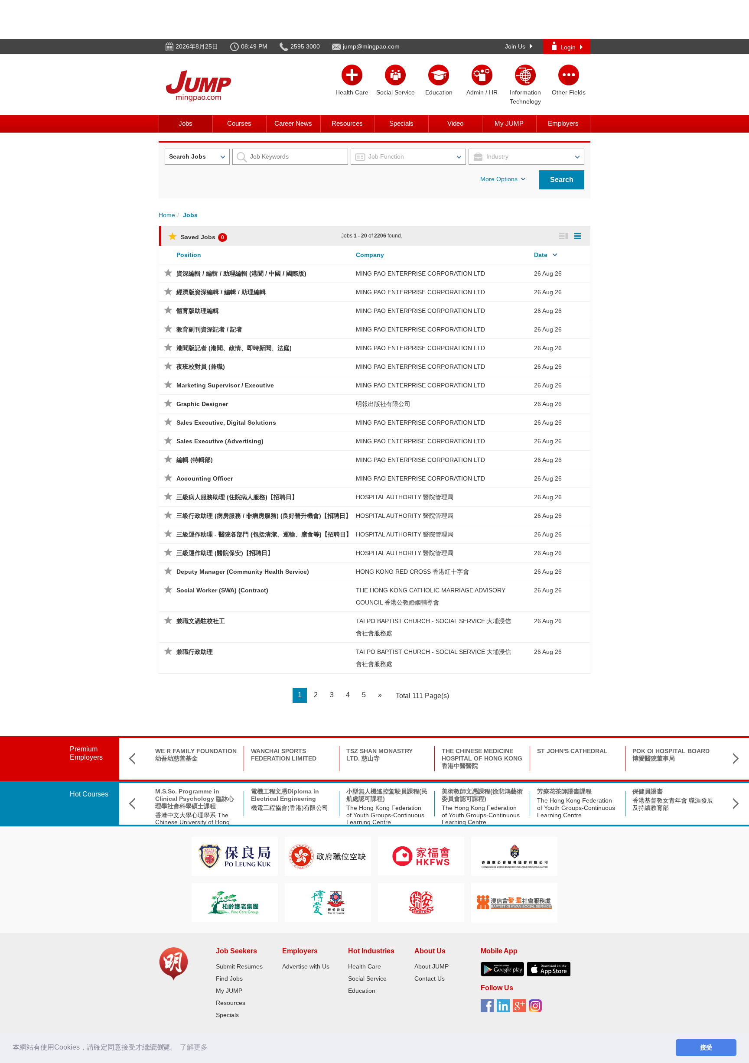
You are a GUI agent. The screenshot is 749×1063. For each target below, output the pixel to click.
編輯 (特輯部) (194, 459)
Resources (347, 123)
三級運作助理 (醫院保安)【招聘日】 (225, 552)
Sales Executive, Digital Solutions (226, 422)
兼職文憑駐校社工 (200, 621)
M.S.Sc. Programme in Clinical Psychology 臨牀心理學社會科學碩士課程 (194, 798)
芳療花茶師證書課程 (564, 791)
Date (540, 254)
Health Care (364, 966)
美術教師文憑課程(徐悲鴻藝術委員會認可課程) (482, 795)
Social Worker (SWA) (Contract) (222, 590)
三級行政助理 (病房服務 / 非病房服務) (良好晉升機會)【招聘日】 (264, 515)
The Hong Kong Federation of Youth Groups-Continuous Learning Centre (385, 815)
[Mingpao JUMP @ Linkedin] (505, 1008)
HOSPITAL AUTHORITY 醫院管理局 (404, 497)
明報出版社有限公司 (383, 403)
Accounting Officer (204, 478)
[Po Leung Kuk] (234, 855)
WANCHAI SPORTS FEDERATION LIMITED (283, 755)
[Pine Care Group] (234, 902)
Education (361, 990)
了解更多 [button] (194, 1047)
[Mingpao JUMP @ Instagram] (537, 1008)
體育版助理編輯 (197, 310)
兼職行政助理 (194, 651)
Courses (239, 123)
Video (455, 123)
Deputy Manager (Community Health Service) (242, 571)
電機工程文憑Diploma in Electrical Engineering (285, 795)
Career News (293, 123)
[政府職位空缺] (328, 855)
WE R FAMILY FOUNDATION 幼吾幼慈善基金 (196, 755)
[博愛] (328, 902)
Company (370, 254)
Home (167, 214)
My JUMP (509, 123)
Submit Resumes (239, 966)
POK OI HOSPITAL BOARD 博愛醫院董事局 (671, 755)
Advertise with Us (305, 966)
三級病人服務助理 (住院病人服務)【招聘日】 (237, 497)
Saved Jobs (201, 237)
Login (568, 47)
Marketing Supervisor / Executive (225, 385)
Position (188, 254)
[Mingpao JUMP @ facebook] (489, 1008)
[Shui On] (421, 902)
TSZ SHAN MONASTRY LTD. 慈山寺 (379, 755)
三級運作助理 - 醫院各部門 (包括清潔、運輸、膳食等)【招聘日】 (264, 534)
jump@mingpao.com (371, 46)
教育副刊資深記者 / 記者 (209, 329)
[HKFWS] (421, 855)
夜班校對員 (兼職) (200, 366)
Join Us (515, 46)
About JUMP (431, 966)
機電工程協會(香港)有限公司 (289, 807)
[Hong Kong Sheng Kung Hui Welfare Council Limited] (514, 855)
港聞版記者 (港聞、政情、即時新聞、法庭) (234, 348)
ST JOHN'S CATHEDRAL (572, 751)
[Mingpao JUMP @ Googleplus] (521, 1008)
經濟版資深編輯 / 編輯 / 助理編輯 (221, 292)
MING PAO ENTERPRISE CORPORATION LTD (420, 273)
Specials (401, 123)
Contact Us (429, 978)
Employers (563, 123)
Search (561, 179)
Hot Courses (89, 794)
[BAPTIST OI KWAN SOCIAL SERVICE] (514, 902)
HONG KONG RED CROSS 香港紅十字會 (412, 571)
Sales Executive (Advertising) (220, 441)
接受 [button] (706, 1047)
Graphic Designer (202, 403)
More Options (499, 179)
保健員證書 (647, 791)
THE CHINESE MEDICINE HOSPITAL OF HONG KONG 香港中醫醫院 (482, 758)
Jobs (185, 123)
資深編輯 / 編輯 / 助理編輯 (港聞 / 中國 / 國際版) (241, 273)
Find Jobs (229, 978)
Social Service (367, 978)
